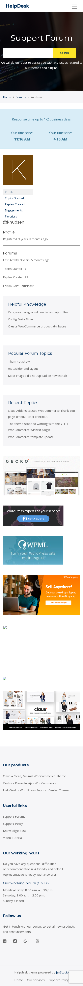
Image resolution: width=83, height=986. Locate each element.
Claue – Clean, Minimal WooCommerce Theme (34, 776)
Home (7, 97)
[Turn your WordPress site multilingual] (33, 550)
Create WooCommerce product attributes (37, 326)
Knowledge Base (15, 831)
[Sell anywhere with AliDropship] (41, 594)
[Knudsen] (18, 172)
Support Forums (14, 816)
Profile (9, 192)
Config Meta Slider (20, 319)
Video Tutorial (12, 838)
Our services (36, 980)
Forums (21, 97)
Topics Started (14, 198)
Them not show (19, 361)
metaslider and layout (23, 368)
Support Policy (13, 823)
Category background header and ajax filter (38, 312)
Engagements (14, 210)
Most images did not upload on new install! (37, 376)
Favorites (11, 216)
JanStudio (62, 972)
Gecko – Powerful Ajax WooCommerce (29, 783)
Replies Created (15, 204)
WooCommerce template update (31, 437)
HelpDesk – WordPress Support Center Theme (36, 790)
